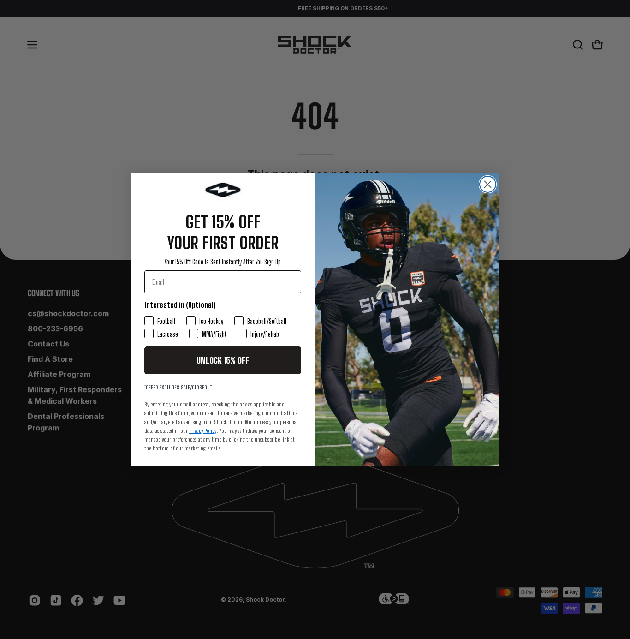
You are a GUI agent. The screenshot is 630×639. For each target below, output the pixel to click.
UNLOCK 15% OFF (222, 360)
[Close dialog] (488, 184)
